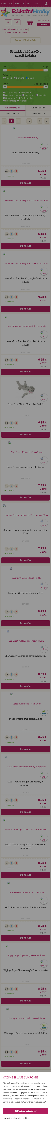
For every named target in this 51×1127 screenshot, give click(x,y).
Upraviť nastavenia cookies (16, 1118)
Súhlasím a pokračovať (25, 1111)
